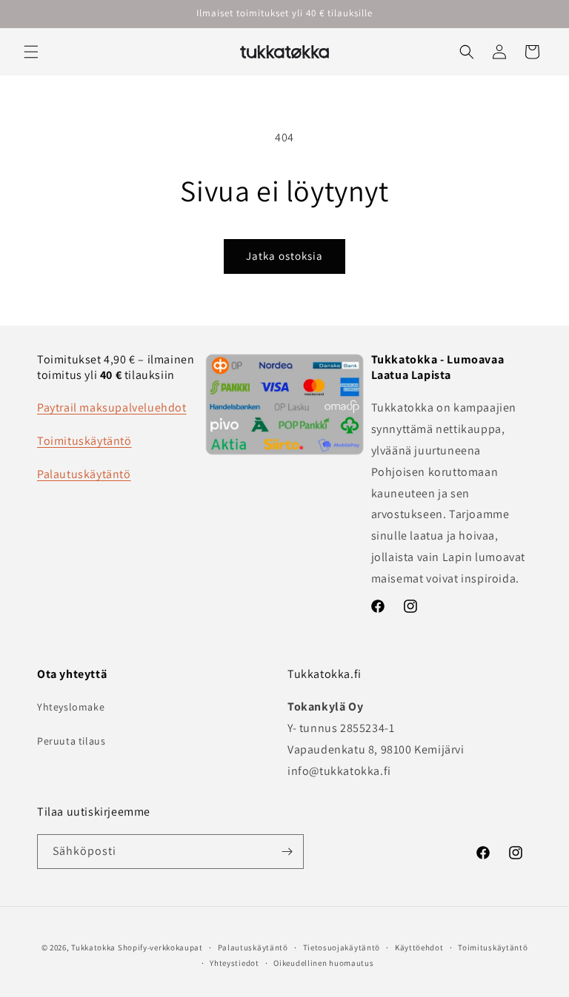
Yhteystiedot (234, 963)
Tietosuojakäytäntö (342, 947)
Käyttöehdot (419, 947)
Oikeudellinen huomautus (323, 963)
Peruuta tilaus (71, 741)
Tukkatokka (93, 947)
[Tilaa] (286, 851)
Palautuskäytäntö (84, 474)
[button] (31, 52)
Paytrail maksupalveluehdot (112, 407)
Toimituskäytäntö (84, 441)
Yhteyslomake (70, 707)
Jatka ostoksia (284, 256)
